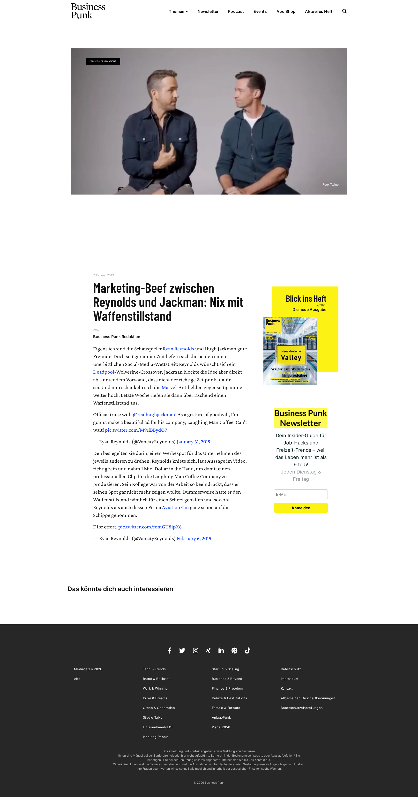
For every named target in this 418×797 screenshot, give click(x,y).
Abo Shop (285, 11)
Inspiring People (156, 737)
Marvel (169, 387)
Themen (177, 11)
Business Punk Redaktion (116, 336)
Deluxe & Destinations (103, 61)
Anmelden (300, 507)
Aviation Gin (175, 507)
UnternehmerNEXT (158, 727)
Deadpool (103, 372)
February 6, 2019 (194, 538)
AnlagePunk (221, 717)
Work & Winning (155, 688)
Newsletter (208, 11)
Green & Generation (159, 708)
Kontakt (287, 688)
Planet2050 (221, 727)
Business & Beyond (227, 679)
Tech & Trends (154, 669)
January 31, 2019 (193, 441)
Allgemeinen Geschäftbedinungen (308, 698)
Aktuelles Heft (318, 11)
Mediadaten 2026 (88, 669)
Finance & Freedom (227, 688)
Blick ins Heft (306, 298)
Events (260, 11)
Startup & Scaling (225, 669)
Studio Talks (152, 717)
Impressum (289, 679)
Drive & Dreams (155, 698)
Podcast (236, 11)
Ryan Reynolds (178, 349)
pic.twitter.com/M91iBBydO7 (136, 430)
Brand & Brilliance (157, 679)
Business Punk (88, 11)
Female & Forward (226, 708)
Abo (77, 679)
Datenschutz (291, 669)
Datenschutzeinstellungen (302, 708)
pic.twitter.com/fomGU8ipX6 (150, 527)
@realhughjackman (154, 414)
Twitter (335, 184)
